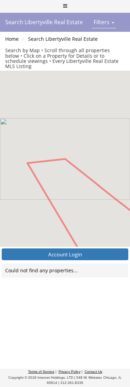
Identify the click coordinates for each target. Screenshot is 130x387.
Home (12, 39)
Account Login (65, 254)
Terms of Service (41, 372)
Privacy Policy (69, 372)
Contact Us (93, 372)
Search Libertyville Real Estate (63, 39)
